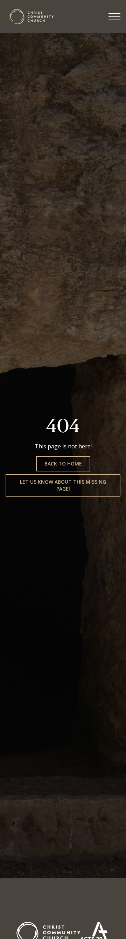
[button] (114, 17)
